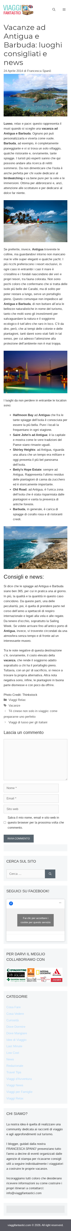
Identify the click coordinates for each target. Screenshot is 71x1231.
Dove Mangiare (16, 1033)
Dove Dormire (15, 1026)
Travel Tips (13, 1072)
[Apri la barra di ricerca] (54, 9)
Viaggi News (14, 1085)
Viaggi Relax (17, 700)
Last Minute (14, 1046)
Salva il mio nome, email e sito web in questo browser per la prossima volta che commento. (36, 822)
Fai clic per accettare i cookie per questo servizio (36, 920)
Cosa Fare (13, 1007)
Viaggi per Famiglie (19, 1092)
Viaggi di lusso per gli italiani (28, 722)
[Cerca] (50, 874)
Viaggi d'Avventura (19, 1079)
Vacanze (14, 705)
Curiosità (12, 1020)
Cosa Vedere (15, 1013)
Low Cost (12, 1053)
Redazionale (14, 1065)
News (10, 1059)
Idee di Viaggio (16, 1040)
